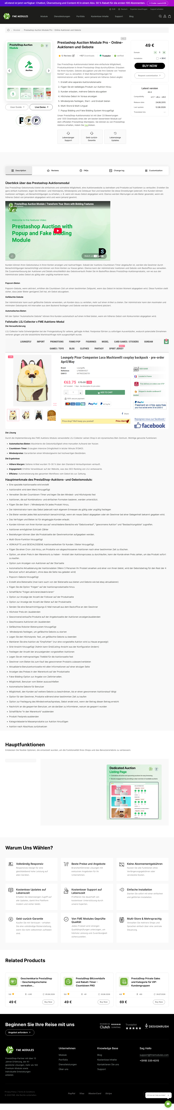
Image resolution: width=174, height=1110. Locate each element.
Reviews (55, 170)
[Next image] (48, 70)
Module (44, 16)
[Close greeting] (168, 1095)
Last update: (139, 107)
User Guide (16, 107)
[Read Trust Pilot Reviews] (105, 55)
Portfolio (80, 16)
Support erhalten (156, 9)
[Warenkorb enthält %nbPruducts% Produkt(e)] (169, 16)
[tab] (20, 760)
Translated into (140, 112)
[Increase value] (164, 52)
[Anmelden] (164, 16)
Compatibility (139, 96)
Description (21, 170)
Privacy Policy (10, 1092)
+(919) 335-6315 (149, 1060)
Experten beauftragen (138, 9)
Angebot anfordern (18, 1032)
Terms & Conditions (26, 1092)
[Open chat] (168, 1104)
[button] (160, 16)
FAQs (86, 170)
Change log (119, 170)
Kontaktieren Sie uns (108, 1064)
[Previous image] (9, 70)
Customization (156, 170)
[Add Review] (73, 55)
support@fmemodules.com (154, 1055)
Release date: (139, 102)
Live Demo (40, 107)
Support (119, 16)
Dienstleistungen (62, 16)
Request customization (148, 76)
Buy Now (149, 66)
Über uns (63, 1069)
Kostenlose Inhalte (100, 16)
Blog (131, 16)
